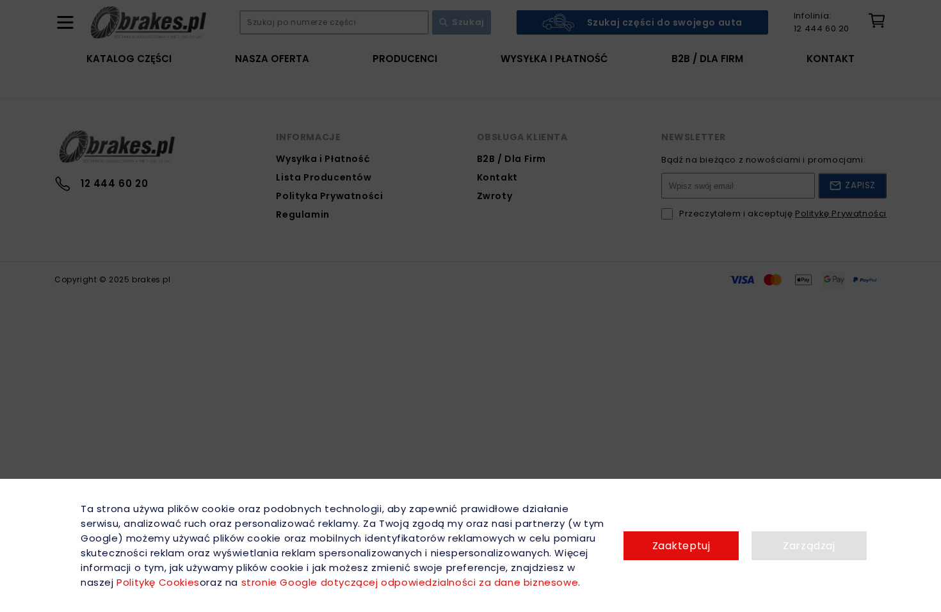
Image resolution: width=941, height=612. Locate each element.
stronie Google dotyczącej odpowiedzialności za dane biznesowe (410, 582)
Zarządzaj (809, 545)
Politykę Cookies (158, 582)
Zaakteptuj (681, 545)
